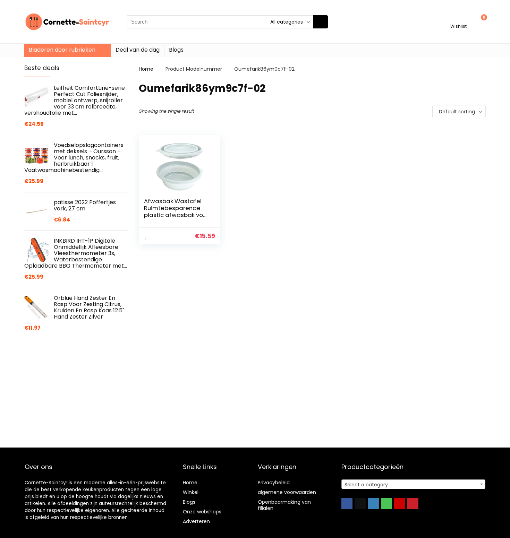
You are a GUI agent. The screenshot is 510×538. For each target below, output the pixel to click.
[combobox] (413, 484)
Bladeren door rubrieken (62, 50)
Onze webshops (202, 511)
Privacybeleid (274, 482)
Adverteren (196, 521)
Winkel (190, 492)
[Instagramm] (373, 503)
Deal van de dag (138, 50)
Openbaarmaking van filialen (284, 505)
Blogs (176, 50)
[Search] (320, 21)
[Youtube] (399, 503)
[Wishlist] (458, 18)
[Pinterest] (412, 503)
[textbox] (413, 484)
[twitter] (360, 503)
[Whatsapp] (386, 503)
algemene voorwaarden (287, 492)
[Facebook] (346, 503)
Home (146, 69)
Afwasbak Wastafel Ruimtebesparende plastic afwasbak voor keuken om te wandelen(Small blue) (176, 215)
